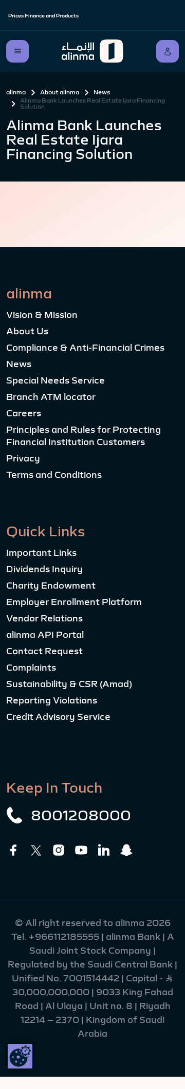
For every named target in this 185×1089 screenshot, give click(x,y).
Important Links (41, 552)
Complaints (31, 667)
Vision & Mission (42, 314)
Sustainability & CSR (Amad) (69, 684)
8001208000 (81, 815)
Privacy (23, 458)
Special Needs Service (55, 380)
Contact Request (44, 651)
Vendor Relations (44, 618)
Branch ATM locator (51, 396)
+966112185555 (64, 936)
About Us (27, 331)
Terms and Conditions (54, 474)
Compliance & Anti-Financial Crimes (85, 347)
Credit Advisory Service (58, 716)
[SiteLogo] (92, 51)
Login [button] (167, 51)
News (102, 92)
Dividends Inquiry (44, 569)
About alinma (59, 92)
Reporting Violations (51, 700)
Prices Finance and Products (43, 15)
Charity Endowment (51, 585)
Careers (23, 413)
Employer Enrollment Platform (74, 602)
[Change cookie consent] (20, 1056)
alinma (16, 92)
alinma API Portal (45, 634)
